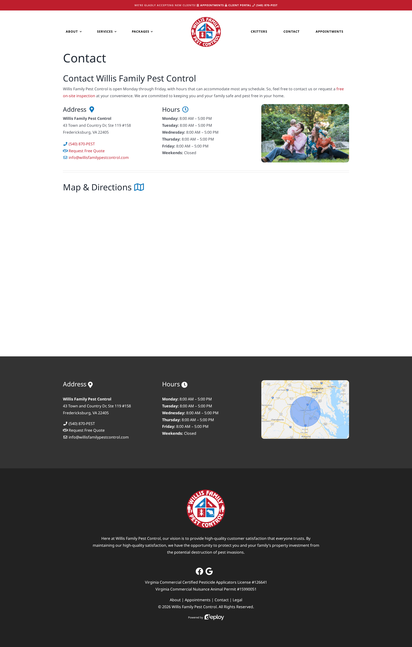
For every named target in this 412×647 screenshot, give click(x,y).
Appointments (198, 599)
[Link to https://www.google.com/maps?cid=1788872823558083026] (209, 571)
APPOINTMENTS (212, 5)
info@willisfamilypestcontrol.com (99, 157)
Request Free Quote (87, 150)
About (175, 599)
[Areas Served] (305, 382)
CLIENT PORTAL (239, 5)
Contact (222, 599)
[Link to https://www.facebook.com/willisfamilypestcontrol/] (199, 571)
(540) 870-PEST (267, 5)
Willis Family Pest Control (194, 606)
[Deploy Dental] (214, 617)
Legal (237, 599)
